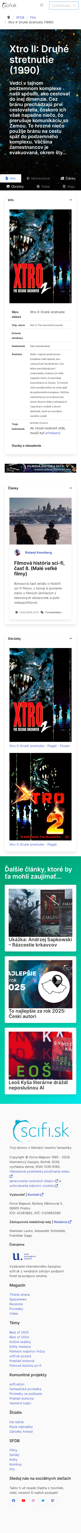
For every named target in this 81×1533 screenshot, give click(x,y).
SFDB (20, 17)
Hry (12, 1469)
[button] (42, 5)
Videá (13, 1313)
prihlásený (53, 433)
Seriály (14, 1455)
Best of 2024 (19, 1337)
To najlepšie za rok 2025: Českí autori (37, 1013)
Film (33, 17)
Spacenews (17, 1299)
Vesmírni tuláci (20, 1403)
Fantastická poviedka (25, 1389)
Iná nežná (16, 1422)
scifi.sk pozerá (20, 1356)
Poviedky (16, 1309)
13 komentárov (53, 612)
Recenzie (16, 1304)
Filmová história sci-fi (25, 1366)
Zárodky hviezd (21, 1431)
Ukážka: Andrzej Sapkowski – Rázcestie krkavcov (40, 942)
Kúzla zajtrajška (21, 1427)
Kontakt (34, 1195)
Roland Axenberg (38, 552)
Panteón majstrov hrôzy (27, 1351)
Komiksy (15, 1464)
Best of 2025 (19, 1332)
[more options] (70, 200)
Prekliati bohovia (21, 1361)
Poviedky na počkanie (25, 1394)
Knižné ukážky (20, 1342)
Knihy (13, 1460)
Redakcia (61, 1222)
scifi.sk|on (16, 1384)
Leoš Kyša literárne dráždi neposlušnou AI (38, 1085)
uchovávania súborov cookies (32, 1186)
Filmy (13, 1450)
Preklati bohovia (21, 1398)
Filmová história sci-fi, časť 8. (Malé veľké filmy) (39, 568)
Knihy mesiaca (20, 1347)
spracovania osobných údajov (32, 1181)
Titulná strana (19, 1294)
